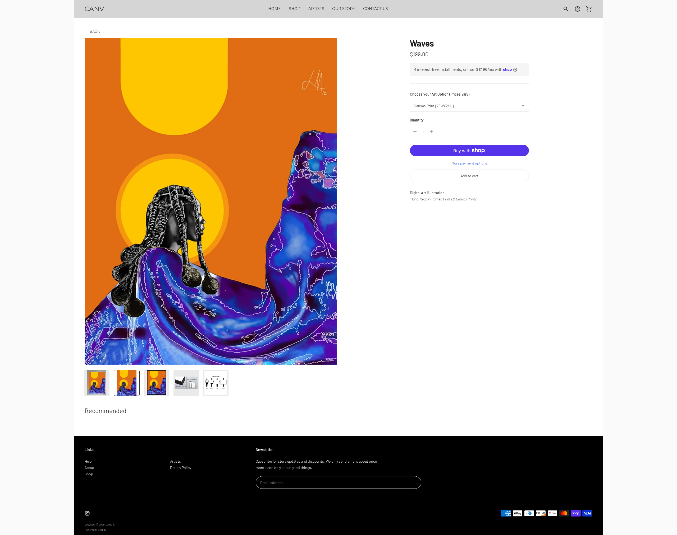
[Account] (577, 9)
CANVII (110, 524)
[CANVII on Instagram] (87, 513)
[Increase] (431, 131)
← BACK (92, 31)
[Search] (566, 9)
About (89, 467)
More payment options (469, 163)
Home (274, 8)
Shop (294, 8)
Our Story (343, 8)
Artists (316, 8)
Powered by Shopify (95, 529)
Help (88, 461)
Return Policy (180, 467)
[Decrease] (415, 131)
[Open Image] (211, 201)
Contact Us (375, 8)
